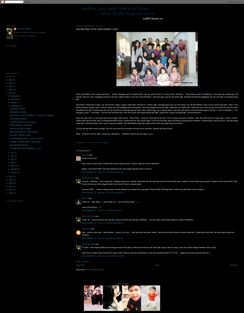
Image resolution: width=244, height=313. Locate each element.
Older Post (234, 265)
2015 (11, 83)
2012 (11, 93)
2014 (11, 86)
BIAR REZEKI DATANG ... (20, 145)
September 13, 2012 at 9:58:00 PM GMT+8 (102, 238)
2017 (11, 77)
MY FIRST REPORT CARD (20, 135)
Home (157, 265)
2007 (11, 190)
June (13, 156)
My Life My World (88, 178)
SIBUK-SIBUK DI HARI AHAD (21, 125)
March (13, 166)
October (14, 103)
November (15, 99)
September (15, 106)
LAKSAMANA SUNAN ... (19, 119)
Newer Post (80, 265)
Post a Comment (82, 262)
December (15, 96)
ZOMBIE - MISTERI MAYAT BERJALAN (25, 142)
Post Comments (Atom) (95, 270)
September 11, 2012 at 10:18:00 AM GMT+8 (103, 193)
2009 (11, 183)
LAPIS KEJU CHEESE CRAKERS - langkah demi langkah (31, 115)
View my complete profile (25, 36)
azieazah (85, 155)
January (14, 172)
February (14, 169)
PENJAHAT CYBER (17, 109)
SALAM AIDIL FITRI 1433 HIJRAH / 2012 (25, 148)
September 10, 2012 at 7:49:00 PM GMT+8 (102, 172)
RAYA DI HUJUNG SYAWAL (20, 129)
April (13, 162)
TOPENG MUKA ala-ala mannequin (23, 122)
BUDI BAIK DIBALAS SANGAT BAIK (24, 132)
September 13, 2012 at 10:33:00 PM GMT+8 (103, 256)
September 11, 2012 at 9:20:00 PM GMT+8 (102, 210)
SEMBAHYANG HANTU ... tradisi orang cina (26, 139)
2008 (11, 186)
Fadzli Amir (86, 229)
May (12, 159)
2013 (11, 90)
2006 (11, 193)
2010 (11, 180)
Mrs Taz (85, 198)
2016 (11, 80)
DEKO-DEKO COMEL (18, 112)
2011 (11, 177)
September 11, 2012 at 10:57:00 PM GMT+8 (103, 223)
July (12, 153)
